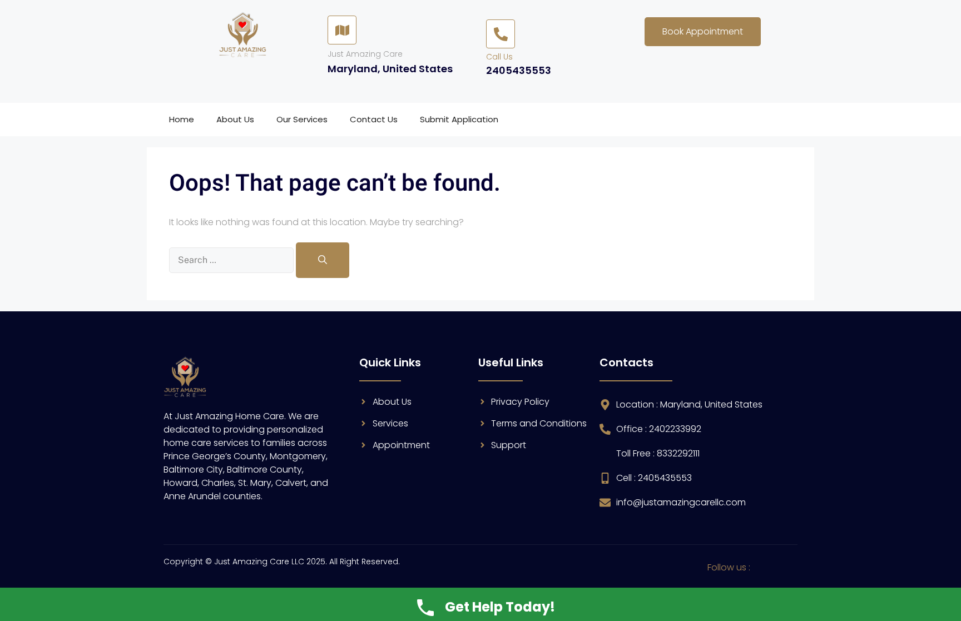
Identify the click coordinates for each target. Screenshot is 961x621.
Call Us (499, 56)
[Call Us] (500, 33)
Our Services (302, 119)
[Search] (322, 260)
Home (181, 119)
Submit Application (459, 119)
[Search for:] (232, 260)
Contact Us (374, 119)
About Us (235, 119)
